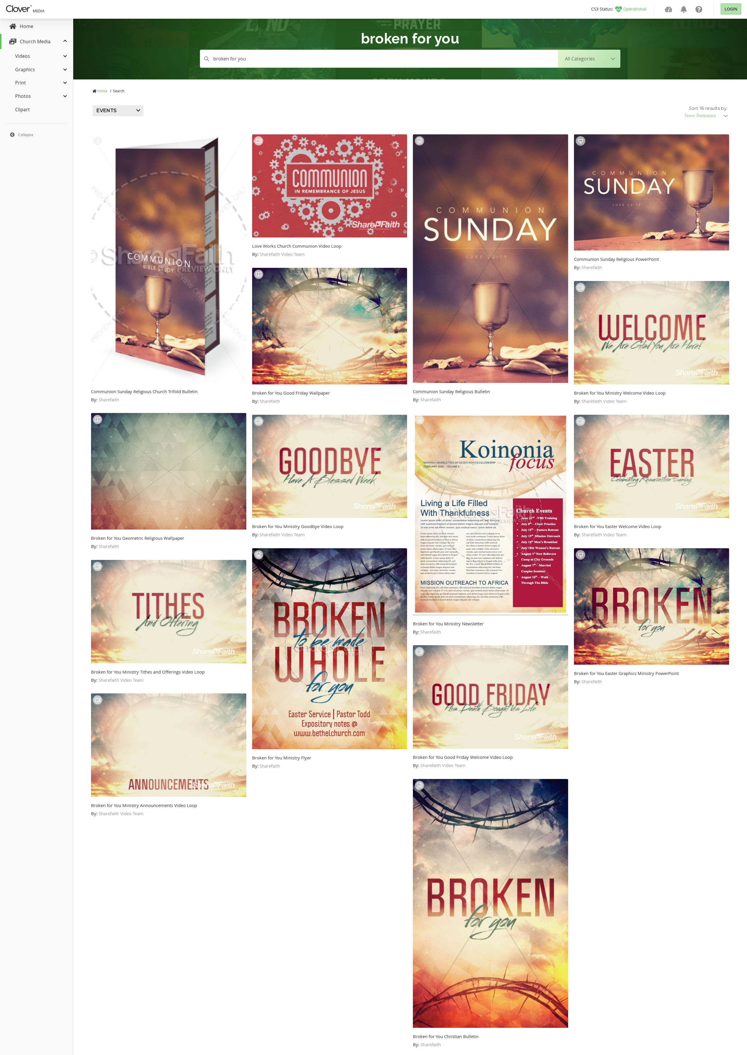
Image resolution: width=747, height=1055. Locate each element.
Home (102, 91)
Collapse (25, 134)
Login (731, 9)
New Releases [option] (700, 115)
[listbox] (706, 116)
